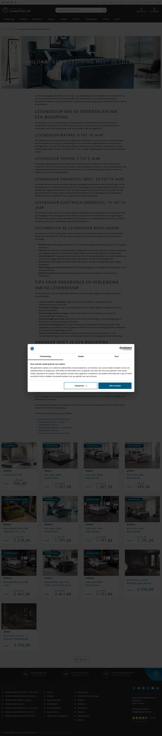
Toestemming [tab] (45, 356)
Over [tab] (117, 356)
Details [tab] (81, 356)
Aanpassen (79, 386)
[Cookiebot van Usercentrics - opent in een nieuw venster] (121, 348)
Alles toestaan (115, 386)
